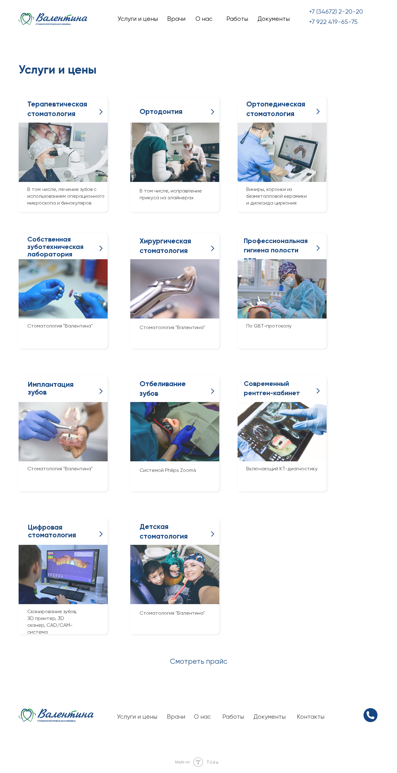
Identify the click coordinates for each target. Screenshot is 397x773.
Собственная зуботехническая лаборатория (55, 246)
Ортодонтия (161, 111)
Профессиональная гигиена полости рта (276, 250)
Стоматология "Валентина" (172, 327)
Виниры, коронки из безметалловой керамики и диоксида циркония (276, 196)
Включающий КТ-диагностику (282, 469)
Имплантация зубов (51, 388)
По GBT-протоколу (269, 326)
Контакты (310, 716)
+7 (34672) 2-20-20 (336, 11)
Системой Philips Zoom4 (168, 470)
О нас (203, 18)
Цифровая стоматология (52, 531)
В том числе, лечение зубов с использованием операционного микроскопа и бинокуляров (66, 196)
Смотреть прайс (198, 661)
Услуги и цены (138, 18)
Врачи (176, 18)
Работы (237, 18)
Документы (273, 18)
